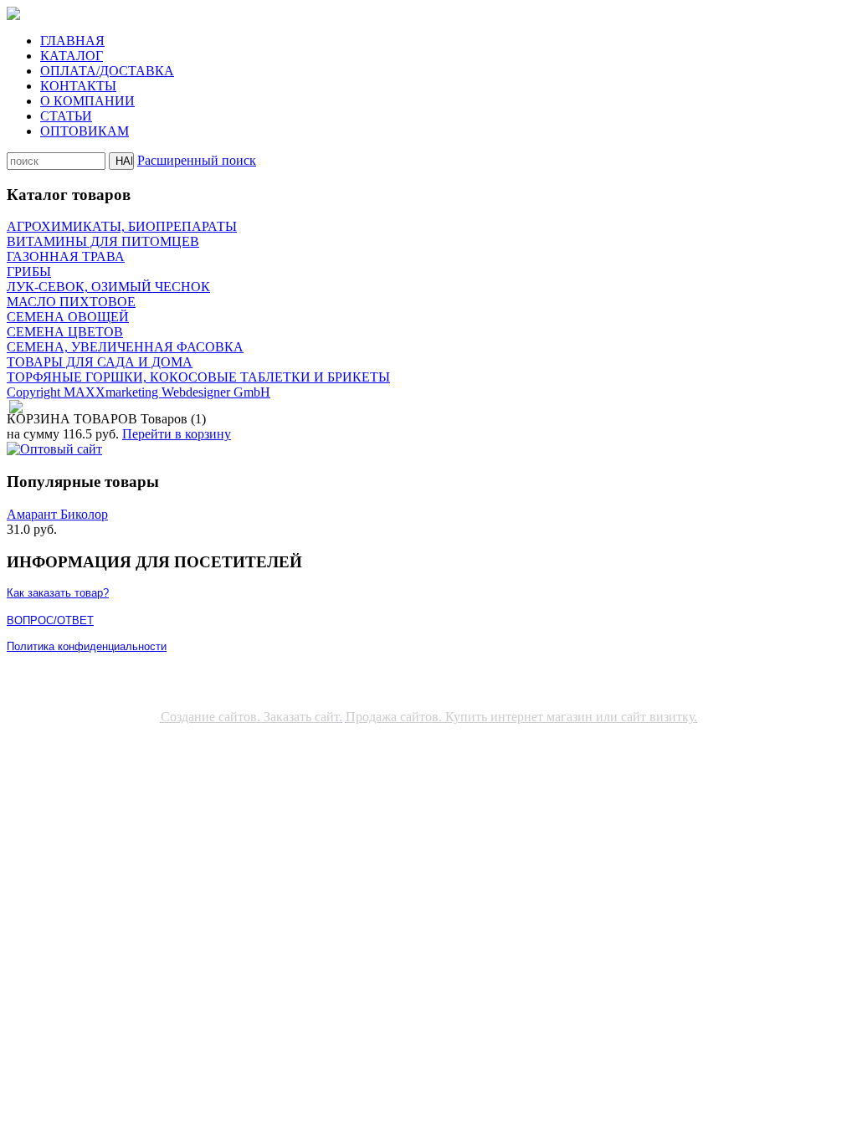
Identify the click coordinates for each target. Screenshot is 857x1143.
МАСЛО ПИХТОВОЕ (71, 302)
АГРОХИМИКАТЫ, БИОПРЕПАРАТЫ (122, 226)
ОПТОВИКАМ (84, 131)
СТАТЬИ (66, 116)
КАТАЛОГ (71, 56)
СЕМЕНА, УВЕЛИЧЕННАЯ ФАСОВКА (125, 347)
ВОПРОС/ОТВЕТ (50, 620)
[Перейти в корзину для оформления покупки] (15, 407)
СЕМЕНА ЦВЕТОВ (65, 332)
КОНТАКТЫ (78, 86)
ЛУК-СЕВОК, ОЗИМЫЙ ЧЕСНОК (108, 286)
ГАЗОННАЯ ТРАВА (66, 256)
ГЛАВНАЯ (72, 40)
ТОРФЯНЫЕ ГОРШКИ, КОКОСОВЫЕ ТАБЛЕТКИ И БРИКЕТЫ (198, 377)
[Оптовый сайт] (54, 449)
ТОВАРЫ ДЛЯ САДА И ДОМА (99, 362)
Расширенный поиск (196, 160)
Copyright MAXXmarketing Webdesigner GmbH (138, 392)
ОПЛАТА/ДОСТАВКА (107, 71)
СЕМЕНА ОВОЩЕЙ (68, 317)
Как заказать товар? (58, 593)
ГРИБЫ (29, 271)
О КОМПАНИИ (87, 101)
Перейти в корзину (176, 434)
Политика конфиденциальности (87, 646)
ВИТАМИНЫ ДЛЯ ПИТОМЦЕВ (103, 241)
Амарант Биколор (57, 514)
